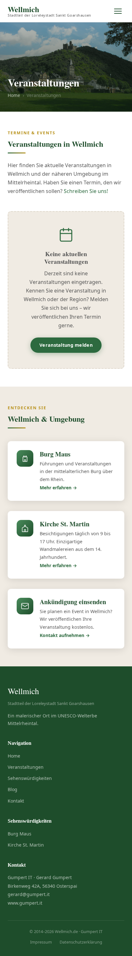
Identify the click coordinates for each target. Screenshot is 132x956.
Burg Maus (19, 834)
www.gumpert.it (25, 903)
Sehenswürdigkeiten (30, 778)
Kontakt (16, 801)
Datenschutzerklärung (81, 942)
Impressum (41, 942)
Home (14, 95)
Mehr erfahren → (58, 488)
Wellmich (49, 11)
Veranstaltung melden (66, 345)
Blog (12, 789)
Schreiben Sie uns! (86, 191)
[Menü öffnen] (117, 11)
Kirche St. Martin (26, 845)
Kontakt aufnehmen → (65, 635)
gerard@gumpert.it (29, 894)
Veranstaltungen (26, 767)
